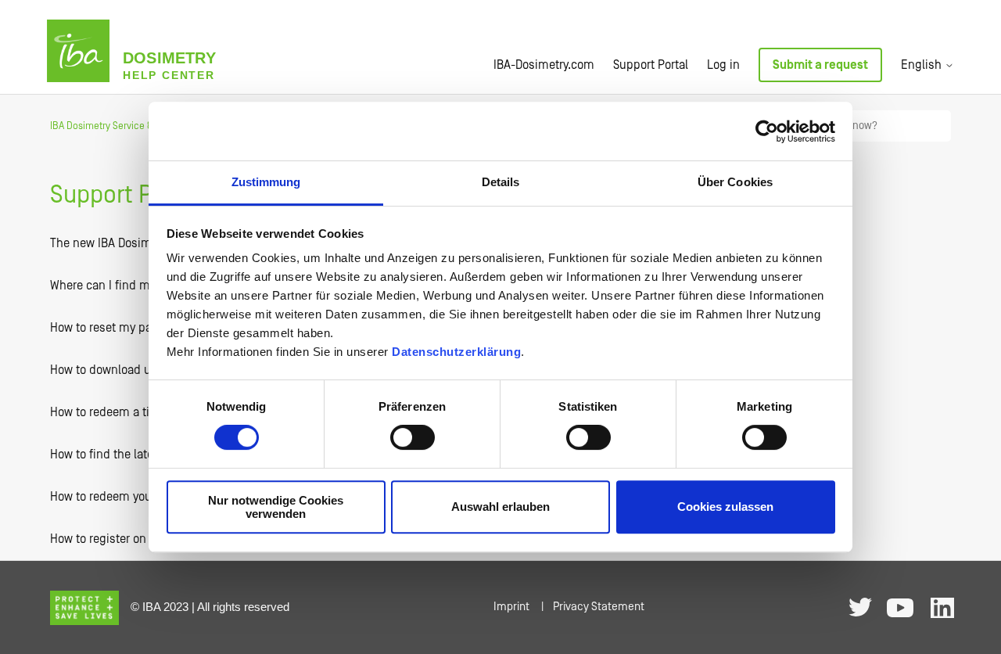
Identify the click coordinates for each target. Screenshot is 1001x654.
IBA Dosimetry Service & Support (119, 126)
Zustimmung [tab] (266, 182)
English (923, 65)
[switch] (412, 437)
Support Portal (650, 65)
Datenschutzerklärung (456, 351)
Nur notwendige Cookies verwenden (275, 507)
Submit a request (820, 65)
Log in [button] (723, 65)
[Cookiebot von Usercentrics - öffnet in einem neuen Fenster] (766, 131)
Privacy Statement (598, 606)
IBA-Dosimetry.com (543, 65)
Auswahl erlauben (500, 507)
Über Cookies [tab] (735, 182)
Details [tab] (501, 182)
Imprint (511, 606)
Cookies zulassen (725, 507)
